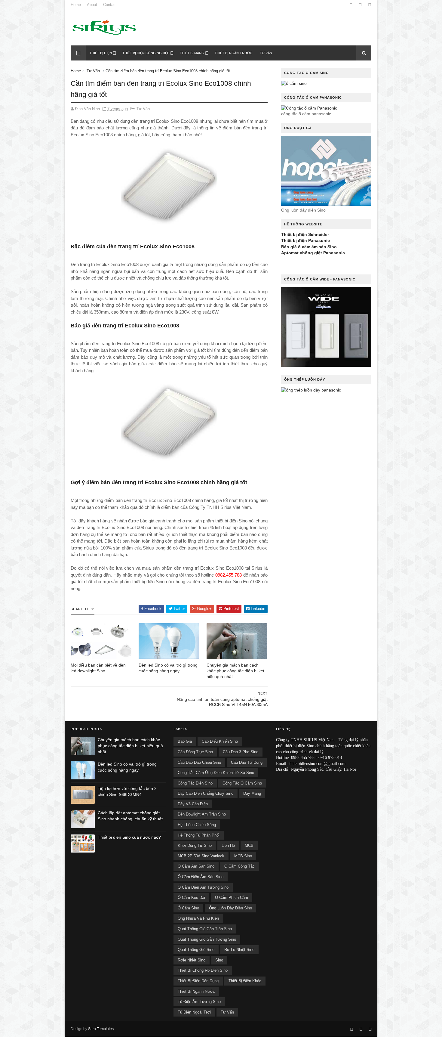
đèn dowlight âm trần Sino (202, 814)
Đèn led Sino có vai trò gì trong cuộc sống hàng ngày (168, 668)
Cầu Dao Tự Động (246, 762)
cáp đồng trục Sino (195, 752)
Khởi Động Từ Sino (195, 845)
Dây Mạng (252, 793)
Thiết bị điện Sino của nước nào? (129, 837)
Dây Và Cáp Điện (193, 804)
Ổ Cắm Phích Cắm (231, 897)
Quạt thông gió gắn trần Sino (205, 929)
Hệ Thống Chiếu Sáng (197, 824)
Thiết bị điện (101, 53)
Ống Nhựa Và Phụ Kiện (198, 918)
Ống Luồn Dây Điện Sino (230, 908)
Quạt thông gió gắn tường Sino (207, 939)
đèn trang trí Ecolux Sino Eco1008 (155, 482)
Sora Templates (101, 1029)
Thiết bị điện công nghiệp (145, 53)
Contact (110, 4)
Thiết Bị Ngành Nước (196, 991)
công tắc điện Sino (195, 783)
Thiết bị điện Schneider (305, 234)
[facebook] (351, 5)
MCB (249, 845)
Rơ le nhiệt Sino (239, 949)
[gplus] (360, 5)
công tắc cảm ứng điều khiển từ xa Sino (216, 772)
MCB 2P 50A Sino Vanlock (201, 856)
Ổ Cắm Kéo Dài (191, 897)
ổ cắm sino (188, 908)
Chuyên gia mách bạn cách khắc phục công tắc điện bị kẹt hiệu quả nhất (235, 671)
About (92, 4)
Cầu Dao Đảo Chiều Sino (199, 762)
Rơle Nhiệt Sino (191, 960)
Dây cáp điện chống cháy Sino (205, 793)
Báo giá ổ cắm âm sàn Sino (309, 246)
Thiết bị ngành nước (233, 53)
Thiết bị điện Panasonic (305, 240)
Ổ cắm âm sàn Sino (196, 866)
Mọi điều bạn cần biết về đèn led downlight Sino (98, 668)
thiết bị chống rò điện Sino (203, 970)
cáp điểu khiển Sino (220, 741)
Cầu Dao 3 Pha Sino (240, 752)
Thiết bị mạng (192, 53)
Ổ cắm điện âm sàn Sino (200, 876)
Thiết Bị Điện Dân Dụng (198, 981)
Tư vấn (266, 53)
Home (76, 4)
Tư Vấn (93, 71)
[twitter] (369, 5)
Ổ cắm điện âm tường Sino (203, 887)
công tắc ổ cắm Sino (242, 783)
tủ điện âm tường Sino (199, 1001)
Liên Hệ (228, 845)
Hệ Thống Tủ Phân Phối (198, 835)
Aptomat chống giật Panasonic (313, 252)
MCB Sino (243, 856)
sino (219, 960)
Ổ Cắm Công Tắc (239, 866)
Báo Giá (185, 741)
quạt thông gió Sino (196, 949)
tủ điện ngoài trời (194, 1012)
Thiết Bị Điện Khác (245, 981)
